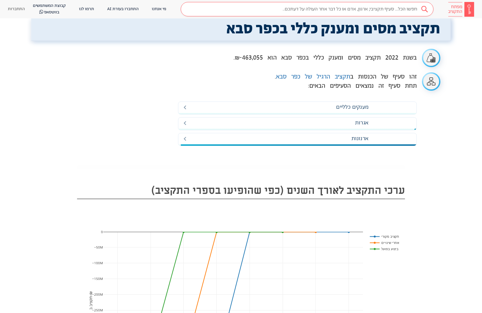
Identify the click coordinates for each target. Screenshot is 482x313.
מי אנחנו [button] (159, 9)
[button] (307, 9)
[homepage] (461, 9)
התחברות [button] (16, 9)
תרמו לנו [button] (86, 9)
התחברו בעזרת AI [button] (123, 9)
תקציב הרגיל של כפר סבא (313, 77)
